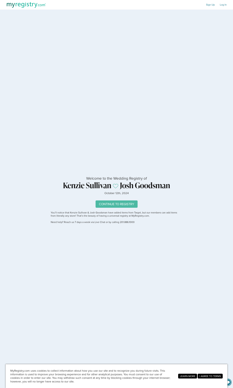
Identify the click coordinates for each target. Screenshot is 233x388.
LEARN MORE (187, 376)
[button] (228, 382)
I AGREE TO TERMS (210, 376)
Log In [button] (223, 4)
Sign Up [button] (210, 4)
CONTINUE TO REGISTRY (116, 204)
